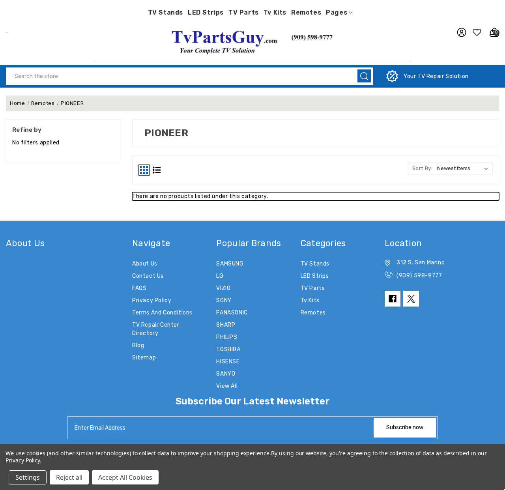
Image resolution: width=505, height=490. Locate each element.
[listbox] (464, 168)
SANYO (225, 373)
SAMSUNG (229, 263)
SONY (223, 300)
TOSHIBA (228, 349)
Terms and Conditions (162, 312)
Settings (27, 477)
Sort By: (422, 168)
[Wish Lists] (476, 32)
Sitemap (144, 357)
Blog (138, 345)
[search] (364, 75)
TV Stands (165, 12)
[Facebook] (392, 299)
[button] (252, 41)
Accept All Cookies (125, 477)
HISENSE (227, 361)
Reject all (69, 477)
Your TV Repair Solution (436, 76)
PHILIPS (226, 337)
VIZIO (223, 288)
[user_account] (459, 32)
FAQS (139, 288)
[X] (411, 299)
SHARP (225, 325)
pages (336, 12)
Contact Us (148, 276)
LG (219, 276)
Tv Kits (275, 12)
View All (227, 386)
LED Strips (206, 12)
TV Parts (243, 12)
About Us (144, 263)
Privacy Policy (151, 300)
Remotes (306, 12)
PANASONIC (231, 312)
